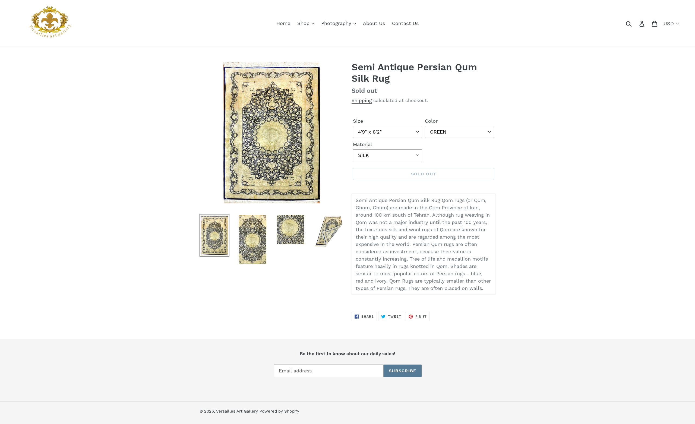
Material (362, 144)
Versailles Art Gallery (237, 411)
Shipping (362, 100)
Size (358, 121)
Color (431, 121)
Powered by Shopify (279, 411)
